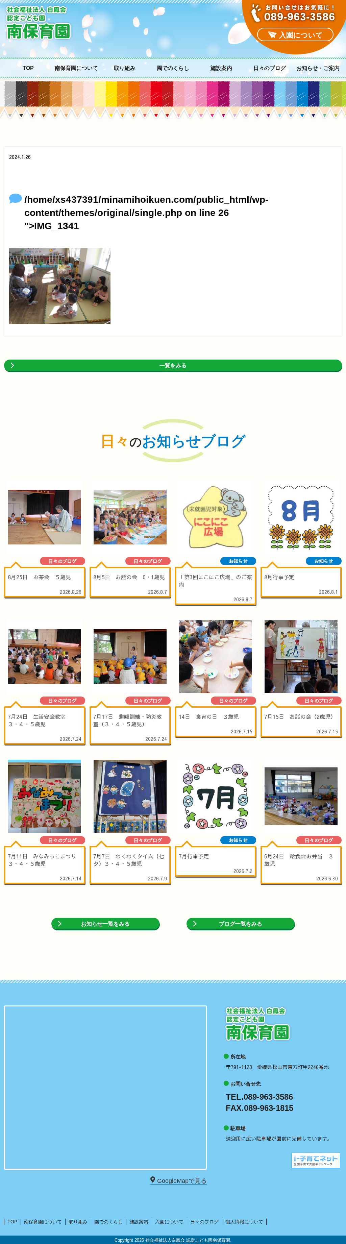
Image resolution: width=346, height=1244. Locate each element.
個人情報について (244, 1221)
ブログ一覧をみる (240, 924)
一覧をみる (173, 365)
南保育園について (76, 68)
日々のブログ (269, 68)
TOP (28, 68)
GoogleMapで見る (182, 1180)
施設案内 (221, 68)
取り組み (124, 68)
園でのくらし (173, 68)
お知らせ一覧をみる (105, 924)
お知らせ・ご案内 (318, 68)
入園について (169, 1221)
